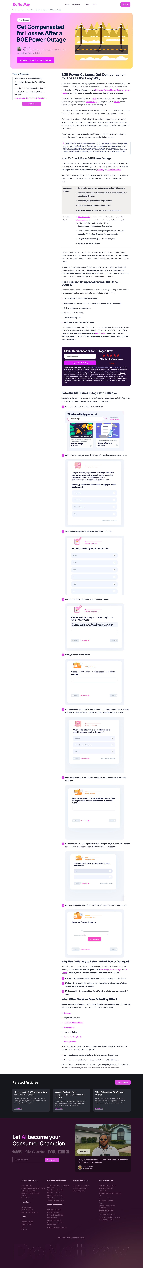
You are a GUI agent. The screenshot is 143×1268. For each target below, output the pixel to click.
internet (117, 102)
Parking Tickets (70, 1042)
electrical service (114, 170)
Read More (18, 1109)
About (94, 4)
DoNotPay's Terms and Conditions (99, 367)
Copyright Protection (80, 1188)
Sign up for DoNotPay (80, 363)
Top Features (76, 4)
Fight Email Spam (27, 1207)
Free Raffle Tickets (53, 1212)
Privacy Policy (116, 367)
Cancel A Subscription (54, 1195)
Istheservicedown (81, 220)
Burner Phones (26, 1185)
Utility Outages (24, 20)
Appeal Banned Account (55, 1200)
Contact (24, 1229)
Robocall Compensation (29, 1212)
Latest (87, 4)
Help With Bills (52, 1217)
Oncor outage (115, 970)
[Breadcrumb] (13, 10)
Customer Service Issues (73, 1022)
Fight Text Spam (27, 1210)
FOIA (100, 1203)
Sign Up (125, 4)
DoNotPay (21, 4)
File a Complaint (78, 1191)
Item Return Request (54, 1192)
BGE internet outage (84, 217)
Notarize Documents (106, 1200)
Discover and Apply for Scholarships (55, 1223)
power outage (91, 102)
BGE (94, 99)
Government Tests (105, 1198)
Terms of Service (27, 1222)
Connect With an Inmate (107, 1185)
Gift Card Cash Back (54, 1210)
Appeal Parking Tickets (81, 1185)
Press (23, 1227)
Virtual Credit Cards (28, 1191)
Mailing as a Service (106, 1188)
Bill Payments (69, 1027)
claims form (100, 333)
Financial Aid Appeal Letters (56, 1227)
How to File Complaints (73, 1037)
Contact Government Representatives (106, 1211)
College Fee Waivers (54, 1220)
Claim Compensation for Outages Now (35, 60)
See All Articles (122, 1082)
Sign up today (52, 1160)
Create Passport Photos (107, 1214)
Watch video (84, 1151)
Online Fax (102, 1191)
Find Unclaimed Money (55, 1215)
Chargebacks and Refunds (56, 1198)
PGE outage (104, 970)
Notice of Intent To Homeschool (109, 1217)
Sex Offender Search (106, 1220)
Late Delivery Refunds (54, 1190)
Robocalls (67, 1013)
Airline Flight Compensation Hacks (33, 1188)
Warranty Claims (27, 1198)
